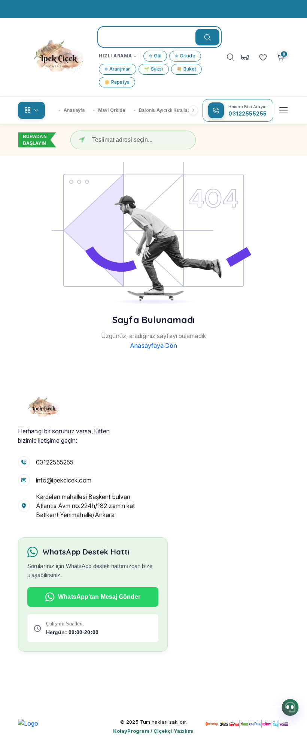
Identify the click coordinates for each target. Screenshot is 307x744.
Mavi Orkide (111, 110)
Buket (187, 69)
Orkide (185, 56)
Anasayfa (74, 110)
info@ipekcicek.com (63, 480)
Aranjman (117, 69)
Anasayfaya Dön (153, 345)
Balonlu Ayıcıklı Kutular (164, 110)
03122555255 (54, 462)
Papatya (117, 82)
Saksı (153, 69)
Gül (155, 56)
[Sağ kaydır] (193, 110)
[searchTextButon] (207, 37)
